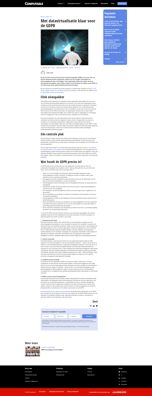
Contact (89, 372)
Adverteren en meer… (62, 372)
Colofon (107, 59)
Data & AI (49, 17)
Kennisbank (28, 372)
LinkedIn (123, 378)
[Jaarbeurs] (118, 392)
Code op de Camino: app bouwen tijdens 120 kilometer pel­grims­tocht (113, 23)
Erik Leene (50, 73)
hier (76, 326)
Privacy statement (72, 391)
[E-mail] (91, 306)
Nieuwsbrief (91, 375)
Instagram (124, 384)
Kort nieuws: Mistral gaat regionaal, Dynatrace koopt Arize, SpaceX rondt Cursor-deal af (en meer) (112, 44)
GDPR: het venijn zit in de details (52, 350)
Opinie (71, 67)
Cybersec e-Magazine (31, 381)
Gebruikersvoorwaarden (56, 391)
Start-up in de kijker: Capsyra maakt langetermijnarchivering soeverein (113, 32)
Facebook (124, 372)
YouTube (123, 381)
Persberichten (60, 375)
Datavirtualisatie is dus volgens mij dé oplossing (55, 291)
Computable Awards (31, 375)
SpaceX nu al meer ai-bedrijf (112, 53)
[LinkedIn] (94, 306)
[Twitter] (97, 306)
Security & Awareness (48, 347)
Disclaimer (42, 391)
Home (42, 17)
